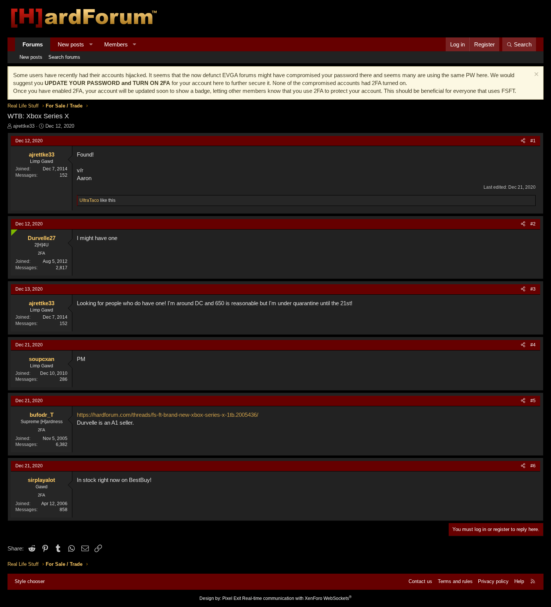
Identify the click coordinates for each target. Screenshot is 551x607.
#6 (533, 465)
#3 (533, 289)
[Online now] (12, 231)
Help (519, 581)
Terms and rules (455, 581)
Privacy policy (493, 581)
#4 (533, 344)
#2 (533, 224)
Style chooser (30, 581)
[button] (91, 44)
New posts (71, 44)
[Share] (523, 141)
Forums (32, 44)
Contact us (420, 581)
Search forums (64, 57)
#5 (533, 400)
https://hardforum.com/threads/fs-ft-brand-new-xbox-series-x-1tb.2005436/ (167, 415)
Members (116, 44)
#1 (533, 140)
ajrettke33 (23, 126)
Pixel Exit (231, 598)
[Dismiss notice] (535, 75)
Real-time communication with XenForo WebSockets (297, 598)
